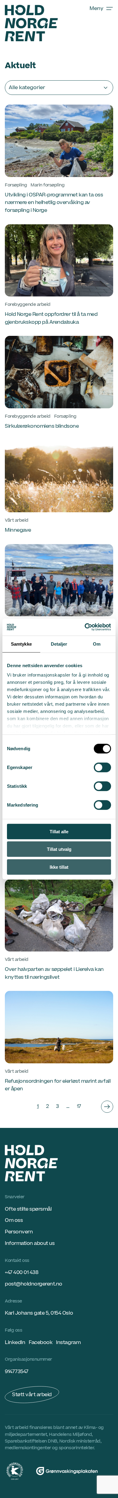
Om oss (14, 1220)
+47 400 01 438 (21, 1272)
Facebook (40, 1342)
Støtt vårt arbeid (32, 1394)
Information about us (29, 1243)
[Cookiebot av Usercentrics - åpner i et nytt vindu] (85, 627)
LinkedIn (15, 1342)
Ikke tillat (59, 866)
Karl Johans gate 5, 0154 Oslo (39, 1313)
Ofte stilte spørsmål (28, 1209)
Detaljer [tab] (59, 643)
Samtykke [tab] (21, 643)
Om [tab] (96, 643)
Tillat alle (59, 831)
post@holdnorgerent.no (33, 1284)
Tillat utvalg (59, 849)
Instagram (68, 1342)
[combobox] (59, 87)
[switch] (102, 767)
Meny (96, 8)
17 (79, 1106)
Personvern (19, 1232)
